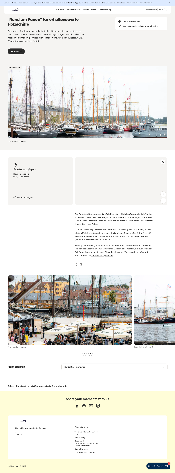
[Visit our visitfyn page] (84, 406)
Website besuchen (130, 21)
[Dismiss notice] (169, 3)
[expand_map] (162, 161)
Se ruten (15, 51)
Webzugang (80, 438)
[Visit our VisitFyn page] (77, 406)
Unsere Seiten (150, 9)
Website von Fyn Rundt (102, 255)
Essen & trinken (89, 10)
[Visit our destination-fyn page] (98, 406)
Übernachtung (105, 10)
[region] (121, 181)
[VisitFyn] (22, 421)
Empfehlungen (81, 449)
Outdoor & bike (73, 10)
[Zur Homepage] (15, 9)
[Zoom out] (163, 201)
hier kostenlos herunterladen (139, 3)
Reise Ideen (60, 10)
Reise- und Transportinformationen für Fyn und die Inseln (86, 443)
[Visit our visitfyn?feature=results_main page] (91, 406)
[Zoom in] (163, 194)
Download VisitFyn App (85, 452)
